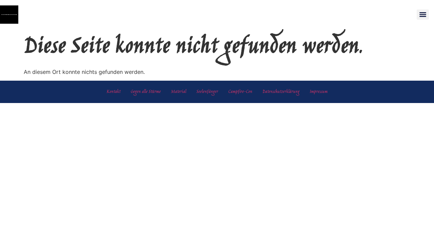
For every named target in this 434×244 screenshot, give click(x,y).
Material (178, 92)
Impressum (319, 92)
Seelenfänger (207, 92)
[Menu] (423, 14)
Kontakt (113, 92)
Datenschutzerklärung (280, 92)
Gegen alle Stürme (146, 92)
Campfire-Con (240, 92)
